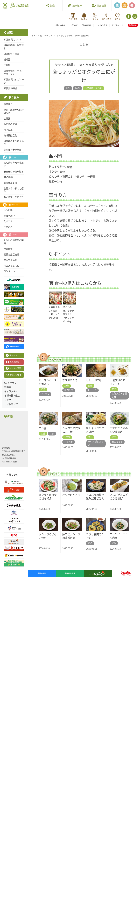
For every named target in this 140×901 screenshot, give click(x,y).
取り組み (76, 5)
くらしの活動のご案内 (14, 241)
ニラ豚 (42, 428)
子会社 (7, 65)
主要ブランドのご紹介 (14, 190)
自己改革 (8, 130)
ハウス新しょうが (93, 88)
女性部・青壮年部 (12, 150)
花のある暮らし (11, 266)
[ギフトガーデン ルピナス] (14, 520)
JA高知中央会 (10, 88)
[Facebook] (128, 16)
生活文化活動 (10, 260)
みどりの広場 (10, 124)
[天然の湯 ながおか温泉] (14, 505)
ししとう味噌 (93, 380)
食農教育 (8, 249)
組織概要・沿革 (11, 54)
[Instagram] (134, 16)
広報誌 (7, 118)
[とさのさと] (14, 534)
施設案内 (133, 25)
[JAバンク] (73, 16)
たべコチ (8, 221)
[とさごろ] (14, 542)
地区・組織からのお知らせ (14, 111)
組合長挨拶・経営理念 (14, 47)
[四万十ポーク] (14, 548)
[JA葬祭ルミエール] (14, 513)
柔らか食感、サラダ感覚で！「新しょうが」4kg (68, 314)
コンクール (9, 271)
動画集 (7, 387)
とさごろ (8, 227)
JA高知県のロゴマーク (14, 81)
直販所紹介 (9, 216)
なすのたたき (70, 380)
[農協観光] (14, 563)
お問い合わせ (60, 25)
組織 (52, 5)
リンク (7, 400)
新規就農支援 (10, 183)
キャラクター (11, 391)
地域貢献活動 (10, 135)
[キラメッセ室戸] (14, 490)
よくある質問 (101, 25)
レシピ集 (8, 210)
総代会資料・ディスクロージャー (14, 72)
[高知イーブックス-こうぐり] (14, 555)
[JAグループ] (14, 482)
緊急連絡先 (87, 25)
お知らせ (74, 25)
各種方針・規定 (12, 395)
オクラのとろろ (71, 494)
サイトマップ (117, 25)
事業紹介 (8, 104)
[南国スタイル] (14, 497)
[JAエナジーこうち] (14, 528)
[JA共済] (117, 16)
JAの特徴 (8, 177)
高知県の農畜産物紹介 (14, 164)
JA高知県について (13, 39)
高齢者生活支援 (11, 254)
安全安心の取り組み (14, 171)
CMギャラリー (11, 383)
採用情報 (101, 5)
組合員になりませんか (14, 143)
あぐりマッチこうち (14, 197)
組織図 (7, 59)
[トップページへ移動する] (19, 5)
